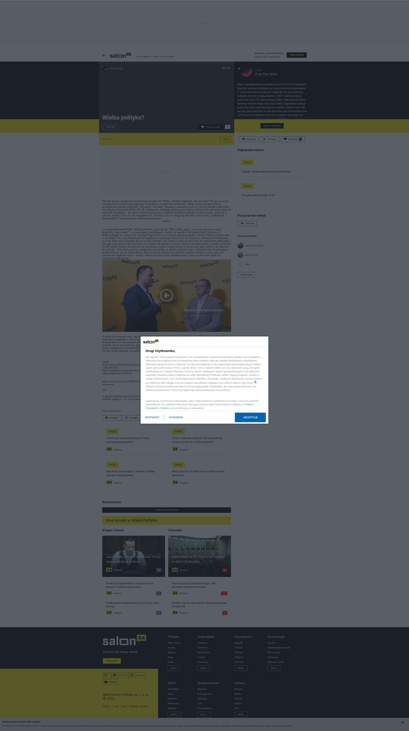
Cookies (164, 408)
